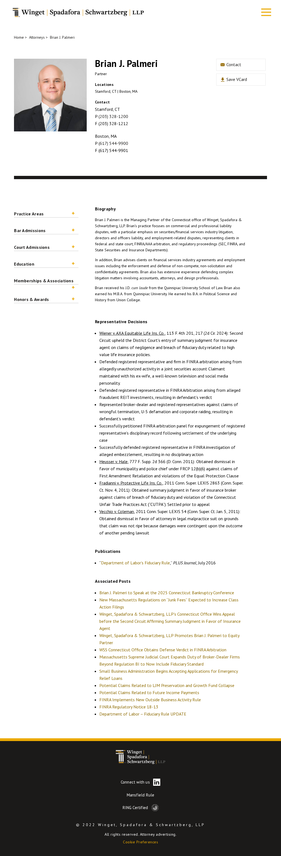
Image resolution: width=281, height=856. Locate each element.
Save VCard (236, 79)
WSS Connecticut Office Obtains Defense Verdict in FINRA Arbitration (162, 649)
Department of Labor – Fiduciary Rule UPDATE (142, 714)
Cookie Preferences (140, 842)
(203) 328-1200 (113, 116)
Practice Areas (29, 213)
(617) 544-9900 (113, 143)
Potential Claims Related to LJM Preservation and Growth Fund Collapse (166, 685)
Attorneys (37, 37)
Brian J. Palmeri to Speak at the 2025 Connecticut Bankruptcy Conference (166, 592)
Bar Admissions (30, 230)
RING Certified (136, 807)
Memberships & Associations (44, 280)
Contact (233, 64)
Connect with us (136, 782)
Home (19, 37)
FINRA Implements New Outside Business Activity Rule (150, 699)
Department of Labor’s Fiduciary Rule (135, 562)
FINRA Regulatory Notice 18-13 (128, 706)
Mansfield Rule (140, 795)
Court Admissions (32, 247)
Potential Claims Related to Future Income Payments (149, 692)
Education (24, 264)
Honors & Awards (31, 299)
